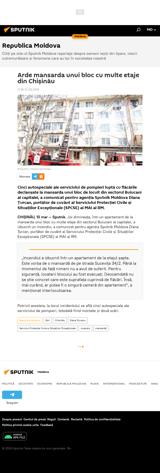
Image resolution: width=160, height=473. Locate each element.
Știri (47, 320)
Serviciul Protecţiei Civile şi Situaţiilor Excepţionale (47, 328)
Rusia (94, 383)
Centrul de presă (35, 419)
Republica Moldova (29, 320)
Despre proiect (12, 419)
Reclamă (76, 419)
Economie (44, 383)
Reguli (51, 419)
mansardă (100, 328)
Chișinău (60, 320)
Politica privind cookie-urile (20, 425)
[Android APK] (15, 436)
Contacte (63, 419)
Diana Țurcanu (78, 320)
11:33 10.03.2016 (28, 89)
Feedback (46, 425)
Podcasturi (138, 383)
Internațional (114, 383)
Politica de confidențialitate (102, 419)
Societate (26, 383)
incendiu (85, 328)
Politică (8, 383)
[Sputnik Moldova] (20, 33)
